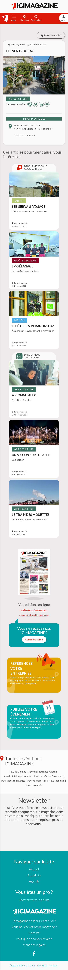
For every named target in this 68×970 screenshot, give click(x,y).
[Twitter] (35, 104)
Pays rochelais (56, 780)
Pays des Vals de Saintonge (48, 776)
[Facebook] (29, 104)
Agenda (34, 881)
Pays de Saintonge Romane (17, 776)
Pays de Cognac (17, 771)
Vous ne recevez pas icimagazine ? (34, 927)
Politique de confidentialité (34, 939)
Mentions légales (34, 945)
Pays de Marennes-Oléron (42, 771)
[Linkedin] (41, 104)
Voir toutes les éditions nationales (35, 615)
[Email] (46, 104)
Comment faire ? (34, 639)
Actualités (34, 875)
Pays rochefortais (36, 780)
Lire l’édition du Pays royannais (33, 610)
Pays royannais (34, 785)
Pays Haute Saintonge (13, 780)
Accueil (34, 869)
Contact (34, 933)
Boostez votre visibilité (34, 900)
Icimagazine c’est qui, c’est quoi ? (34, 921)
